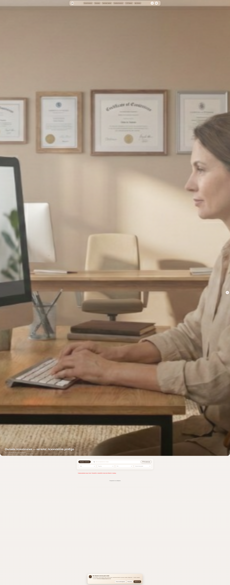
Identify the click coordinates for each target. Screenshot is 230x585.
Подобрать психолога (84, 461)
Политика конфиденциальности (104, 578)
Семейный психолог (118, 3)
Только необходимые (120, 581)
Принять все (137, 581)
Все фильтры (147, 461)
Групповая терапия (107, 3)
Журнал (129, 3)
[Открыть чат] (227, 292)
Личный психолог (88, 3)
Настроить (130, 581)
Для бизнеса (137, 3)
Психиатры (97, 3)
